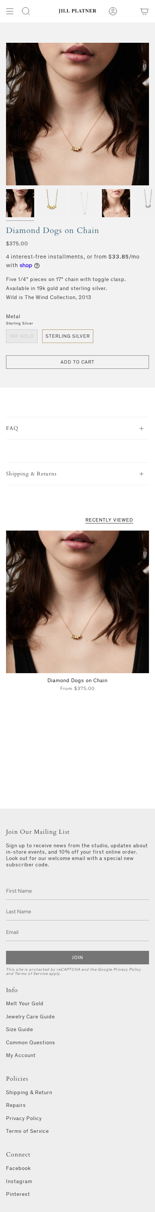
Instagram (19, 1181)
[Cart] (144, 11)
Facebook (18, 1168)
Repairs (16, 1105)
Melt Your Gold (25, 1003)
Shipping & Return (29, 1092)
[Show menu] (9, 11)
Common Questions (30, 1042)
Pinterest (18, 1194)
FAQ (12, 428)
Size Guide (19, 1029)
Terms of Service (31, 973)
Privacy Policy (127, 969)
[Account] (112, 11)
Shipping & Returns (31, 473)
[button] (25, 11)
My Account (21, 1055)
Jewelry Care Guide (30, 1017)
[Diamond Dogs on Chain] (77, 602)
